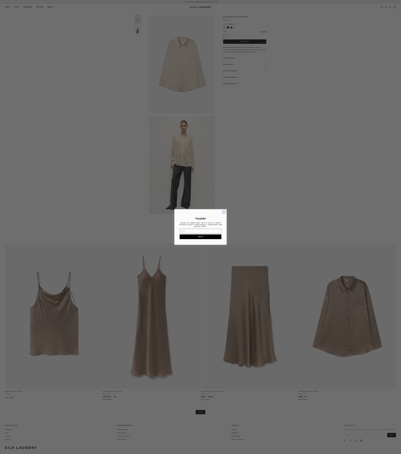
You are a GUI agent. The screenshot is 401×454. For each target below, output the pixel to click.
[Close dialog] (224, 212)
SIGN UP (200, 237)
